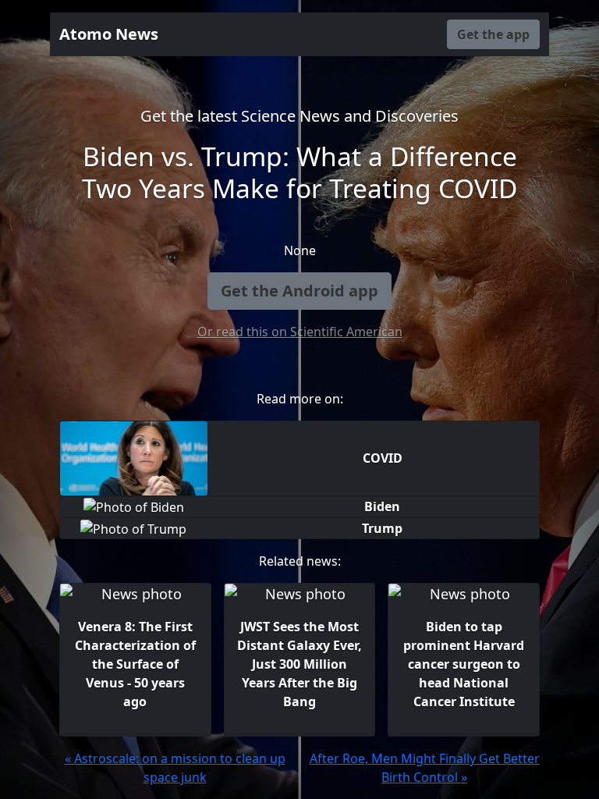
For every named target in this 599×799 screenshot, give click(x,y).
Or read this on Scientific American (299, 331)
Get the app (493, 34)
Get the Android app (299, 290)
